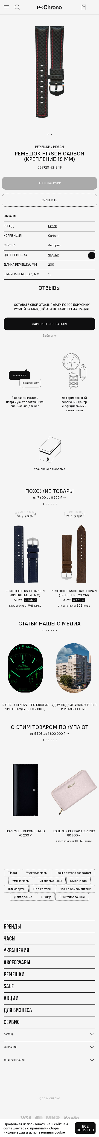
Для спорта (16, 889)
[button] (43, 504)
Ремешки (14, 974)
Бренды (12, 926)
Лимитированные (72, 897)
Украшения (16, 950)
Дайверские (23, 897)
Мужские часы (36, 873)
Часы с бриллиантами (75, 889)
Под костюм (42, 889)
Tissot (12, 873)
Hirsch (52, 226)
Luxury (46, 897)
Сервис (12, 1022)
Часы (9, 938)
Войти (48, 336)
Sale (9, 986)
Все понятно (85, 1128)
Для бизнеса (18, 1010)
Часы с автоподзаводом (73, 873)
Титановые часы (50, 881)
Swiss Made (78, 881)
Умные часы (20, 881)
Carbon (53, 236)
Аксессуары (17, 962)
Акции (11, 998)
